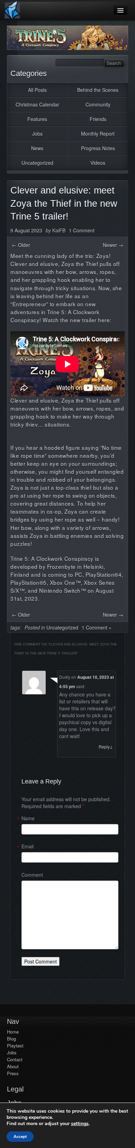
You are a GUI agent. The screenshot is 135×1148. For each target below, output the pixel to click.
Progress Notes (98, 148)
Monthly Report (98, 133)
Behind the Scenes (97, 89)
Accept (20, 1136)
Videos (97, 162)
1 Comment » (96, 627)
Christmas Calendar (37, 104)
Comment (32, 874)
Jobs (37, 133)
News (37, 148)
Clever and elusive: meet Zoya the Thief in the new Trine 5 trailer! (63, 203)
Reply (106, 746)
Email (27, 846)
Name (28, 818)
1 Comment (81, 230)
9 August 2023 (26, 230)
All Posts (37, 89)
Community (98, 104)
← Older (21, 244)
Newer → (113, 244)
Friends (98, 118)
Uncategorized (37, 162)
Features (37, 118)
